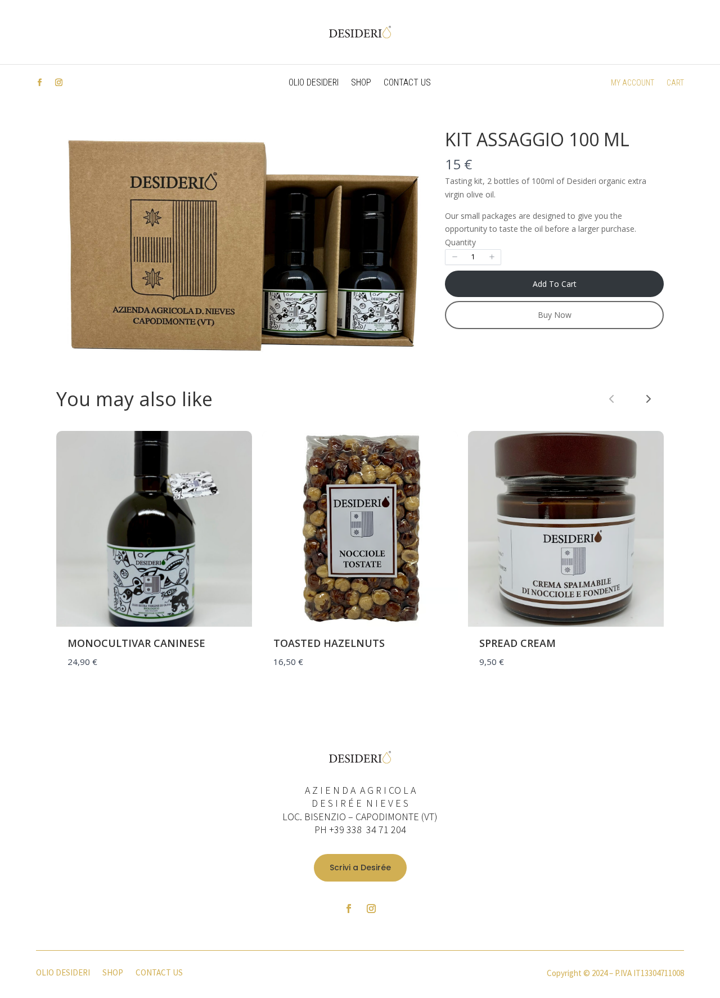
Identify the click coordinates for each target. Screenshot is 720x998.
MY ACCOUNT (632, 83)
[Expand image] (414, 145)
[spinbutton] (473, 257)
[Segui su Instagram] (58, 82)
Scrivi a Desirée (360, 867)
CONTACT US (407, 83)
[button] (455, 257)
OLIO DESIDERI (314, 83)
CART (675, 83)
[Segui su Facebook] (39, 82)
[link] (648, 399)
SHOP (361, 83)
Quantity (460, 242)
